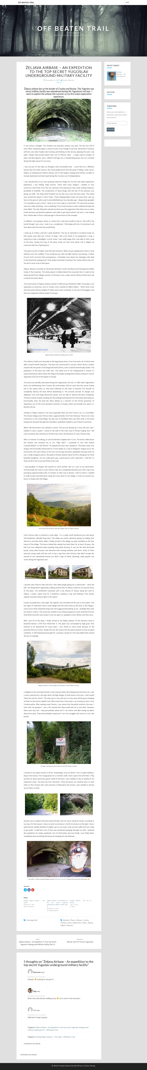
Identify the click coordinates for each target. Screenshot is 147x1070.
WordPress (78, 1066)
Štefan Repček (68, 80)
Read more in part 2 (61, 879)
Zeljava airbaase (66, 925)
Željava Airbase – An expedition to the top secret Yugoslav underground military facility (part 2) (37, 941)
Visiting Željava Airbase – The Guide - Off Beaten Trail (55, 1037)
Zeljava (90, 923)
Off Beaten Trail (26, 2)
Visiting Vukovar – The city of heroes (121, 74)
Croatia (85, 920)
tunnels (63, 923)
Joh (34, 1010)
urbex (84, 923)
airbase (79, 920)
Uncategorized (31, 920)
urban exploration (74, 923)
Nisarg (92, 1066)
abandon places (69, 920)
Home (127, 2)
